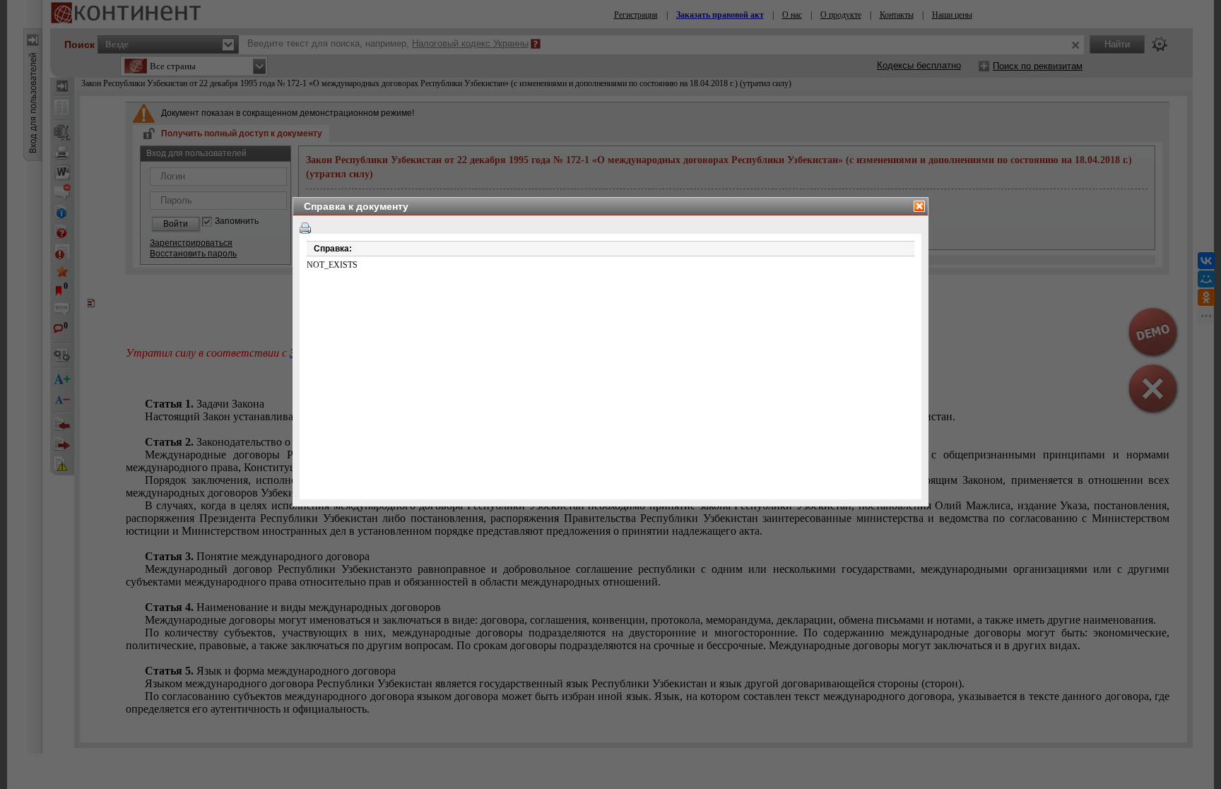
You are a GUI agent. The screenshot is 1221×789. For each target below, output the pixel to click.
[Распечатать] (305, 228)
